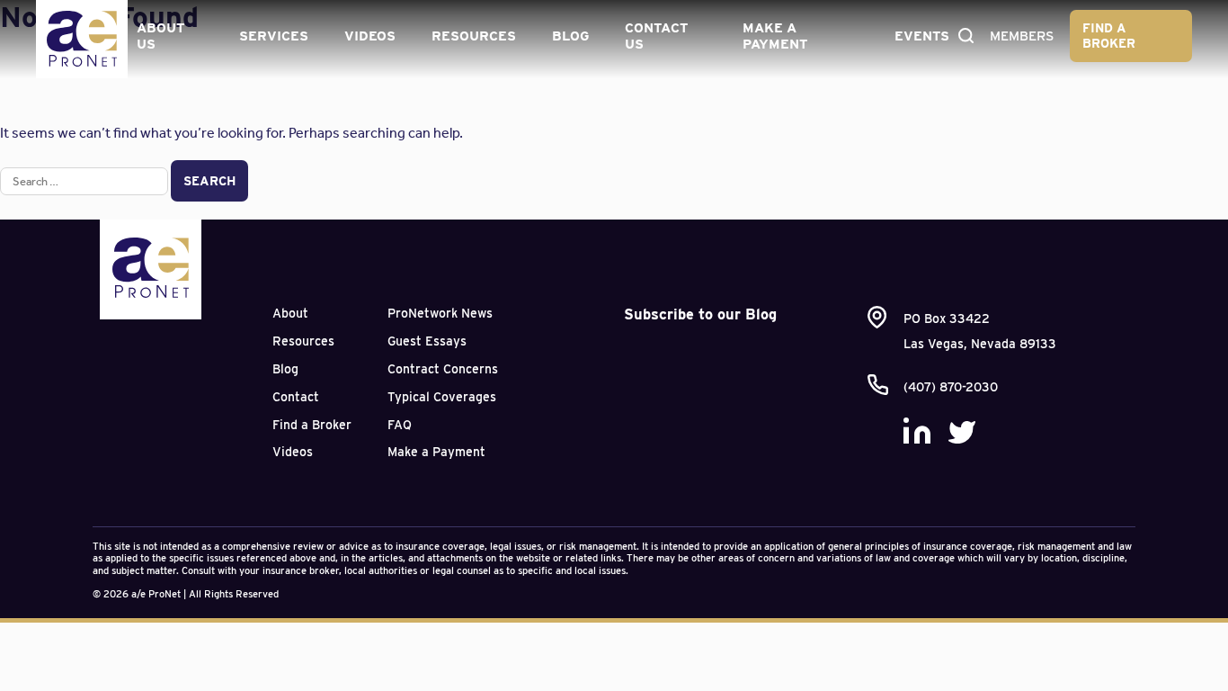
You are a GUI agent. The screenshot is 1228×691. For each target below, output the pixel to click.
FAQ (399, 424)
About (290, 313)
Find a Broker (1108, 35)
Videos (370, 36)
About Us (160, 36)
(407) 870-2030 (950, 387)
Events (921, 36)
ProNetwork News (440, 313)
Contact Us (656, 36)
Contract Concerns (442, 369)
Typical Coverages (441, 397)
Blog (570, 36)
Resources (474, 36)
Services (273, 36)
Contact (295, 397)
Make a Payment (775, 36)
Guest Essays (427, 341)
